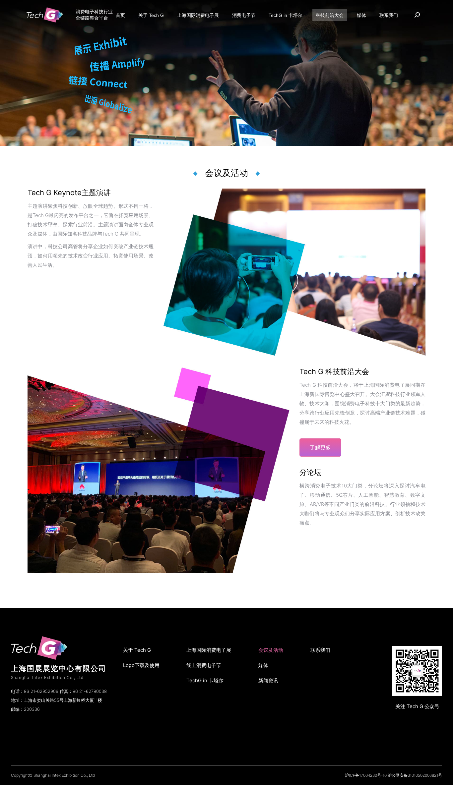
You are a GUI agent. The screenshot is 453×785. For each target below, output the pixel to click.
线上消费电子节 (203, 665)
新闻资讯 (268, 680)
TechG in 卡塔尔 (205, 680)
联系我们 (320, 650)
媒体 (263, 665)
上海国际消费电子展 (208, 650)
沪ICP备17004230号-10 (366, 775)
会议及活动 (270, 650)
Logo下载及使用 (141, 665)
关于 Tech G (137, 650)
